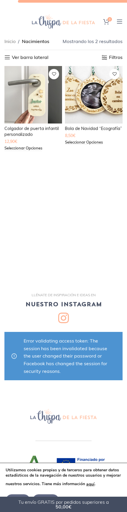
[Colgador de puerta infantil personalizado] (33, 95)
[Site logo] (63, 21)
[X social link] (50, 5)
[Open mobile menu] (120, 21)
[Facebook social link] (42, 5)
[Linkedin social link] (76, 5)
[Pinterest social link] (67, 5)
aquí (90, 484)
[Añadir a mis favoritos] (54, 74)
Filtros (116, 57)
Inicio (10, 41)
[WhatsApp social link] (84, 5)
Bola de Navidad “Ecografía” (93, 128)
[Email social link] (59, 5)
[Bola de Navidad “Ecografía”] (94, 95)
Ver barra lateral (30, 57)
